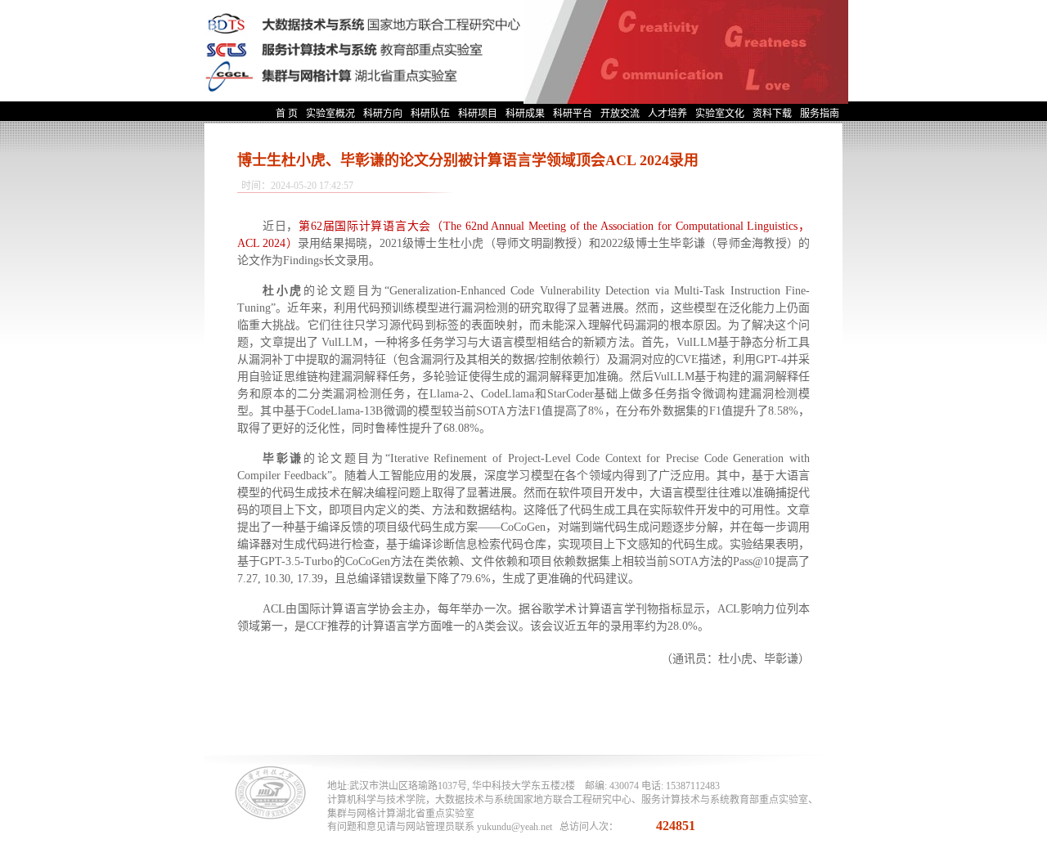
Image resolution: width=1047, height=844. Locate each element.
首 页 (287, 113)
